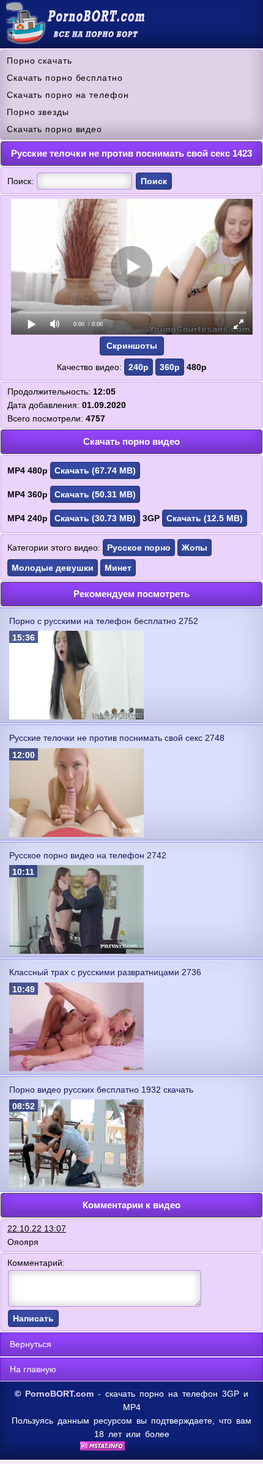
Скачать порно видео (54, 129)
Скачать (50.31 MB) (95, 494)
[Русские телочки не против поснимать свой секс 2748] (76, 834)
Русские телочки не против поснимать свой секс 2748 (116, 738)
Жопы (194, 547)
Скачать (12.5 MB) (204, 518)
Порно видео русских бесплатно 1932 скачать (101, 1089)
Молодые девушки (53, 568)
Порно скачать (39, 60)
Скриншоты (131, 346)
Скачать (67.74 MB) (95, 470)
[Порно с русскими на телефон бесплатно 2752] (76, 716)
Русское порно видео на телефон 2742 (87, 855)
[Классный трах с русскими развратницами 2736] (76, 1068)
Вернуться (30, 1344)
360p (170, 367)
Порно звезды (38, 112)
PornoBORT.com (59, 1394)
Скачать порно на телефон (68, 95)
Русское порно (139, 547)
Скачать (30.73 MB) (95, 518)
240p (138, 367)
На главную (33, 1369)
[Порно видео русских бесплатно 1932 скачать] (76, 1185)
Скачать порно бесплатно (65, 78)
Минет (118, 568)
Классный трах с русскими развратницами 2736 (105, 972)
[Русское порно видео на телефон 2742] (76, 951)
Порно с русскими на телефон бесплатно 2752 (103, 621)
